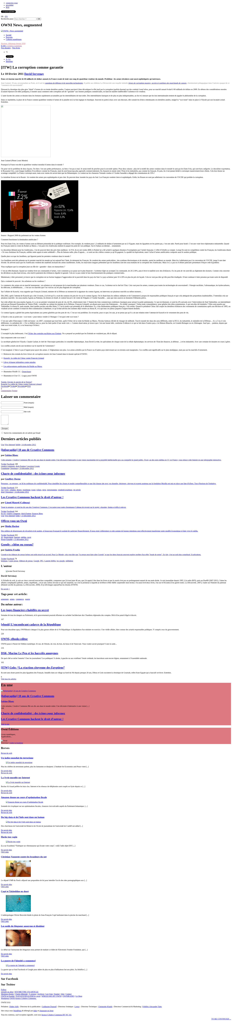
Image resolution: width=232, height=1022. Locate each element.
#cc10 (3, 514)
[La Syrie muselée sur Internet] (18, 782)
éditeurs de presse (26, 561)
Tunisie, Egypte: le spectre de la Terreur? (16, 382)
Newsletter (21, 386)
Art (2, 490)
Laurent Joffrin (50, 561)
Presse (3, 539)
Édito (18, 516)
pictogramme (52, 490)
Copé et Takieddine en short (15, 891)
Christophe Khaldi (105, 1007)
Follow (3, 990)
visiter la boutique (16, 743)
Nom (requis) (29, 403)
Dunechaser (26, 372)
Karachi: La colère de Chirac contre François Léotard (21, 384)
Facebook (4, 386)
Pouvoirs (9, 37)
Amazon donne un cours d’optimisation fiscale (24, 797)
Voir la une (5, 724)
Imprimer (9, 61)
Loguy (77, 1007)
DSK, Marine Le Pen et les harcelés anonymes (29, 653)
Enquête (9, 539)
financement (8, 537)
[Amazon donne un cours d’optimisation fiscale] (24, 802)
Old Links (5, 852)
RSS (7, 7)
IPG (41, 561)
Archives (40, 994)
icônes (38, 490)
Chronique (14, 468)
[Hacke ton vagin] (13, 842)
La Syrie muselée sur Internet (15, 777)
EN (6, 16)
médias (23, 537)
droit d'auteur (21, 466)
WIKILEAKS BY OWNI (51, 996)
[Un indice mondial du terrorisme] (19, 762)
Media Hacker (12, 526)
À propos (32, 994)
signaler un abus (7, 992)
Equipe (57, 994)
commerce (20, 599)
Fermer (14, 391)
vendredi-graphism (65, 490)
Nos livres (16, 48)
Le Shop (79, 996)
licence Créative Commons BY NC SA (57, 1015)
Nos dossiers (6, 48)
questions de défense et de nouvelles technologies (64, 83)
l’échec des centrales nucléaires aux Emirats (44, 333)
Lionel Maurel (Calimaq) (17, 502)
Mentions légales (7, 994)
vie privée (77, 490)
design (19, 490)
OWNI (12, 998)
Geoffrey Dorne (12, 479)
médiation (69, 561)
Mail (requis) (29, 407)
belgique (4, 561)
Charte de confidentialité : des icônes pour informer (33, 473)
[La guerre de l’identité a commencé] (20, 965)
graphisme (26, 490)
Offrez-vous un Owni (14, 520)
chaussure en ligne (46, 1011)
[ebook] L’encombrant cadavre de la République (31, 624)
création (13, 490)
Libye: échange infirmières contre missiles (20, 362)
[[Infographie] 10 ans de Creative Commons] (18, 691)
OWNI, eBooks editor (14, 638)
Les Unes (49, 994)
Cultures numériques (14, 39)
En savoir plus (6, 771)
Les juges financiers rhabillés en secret (25, 610)
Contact (69, 994)
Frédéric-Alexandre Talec (152, 1007)
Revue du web (6, 753)
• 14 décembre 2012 (28, 445)
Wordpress (5, 998)
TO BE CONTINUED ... (221, 1019)
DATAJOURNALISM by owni (28, 996)
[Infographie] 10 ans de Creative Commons (27, 449)
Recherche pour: (7, 19)
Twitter (13, 386)
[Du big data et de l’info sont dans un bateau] (23, 822)
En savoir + (5, 589)
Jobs (62, 994)
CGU (6, 490)
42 (2, 537)
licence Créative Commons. (25, 998)
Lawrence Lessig (33, 466)
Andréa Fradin (12, 550)
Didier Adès (14, 1007)
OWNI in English (7, 996)
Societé (8, 35)
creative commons (8, 466)
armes (12, 599)
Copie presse (13, 561)
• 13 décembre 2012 (28, 516)
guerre (27, 599)
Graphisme (5, 468)
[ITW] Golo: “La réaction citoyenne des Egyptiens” (33, 667)
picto (44, 490)
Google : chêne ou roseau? (17, 544)
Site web (27, 412)
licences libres (37, 514)
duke (35, 1011)
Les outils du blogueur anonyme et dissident (22, 926)
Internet (17, 537)
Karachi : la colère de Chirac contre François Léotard (24, 358)
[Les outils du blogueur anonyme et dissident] (18, 946)
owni (29, 537)
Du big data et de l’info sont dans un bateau (22, 817)
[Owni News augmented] (12, 31)
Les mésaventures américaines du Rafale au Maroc (23, 366)
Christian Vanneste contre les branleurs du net (24, 856)
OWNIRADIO (68, 996)
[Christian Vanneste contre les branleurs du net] (18, 876)
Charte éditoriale (21, 994)
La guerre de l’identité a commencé (18, 960)
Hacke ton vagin (9, 837)
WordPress (17, 1011)
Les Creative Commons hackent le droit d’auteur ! (32, 497)
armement (4, 599)
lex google (61, 561)
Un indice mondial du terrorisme (17, 758)
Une (2, 445)
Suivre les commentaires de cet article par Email (22, 433)
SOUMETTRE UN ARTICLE (26, 992)
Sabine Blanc (11, 455)
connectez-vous (12, 3)
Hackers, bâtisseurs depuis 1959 (13, 43)
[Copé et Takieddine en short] (18, 911)
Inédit (18, 445)
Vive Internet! (10, 445)
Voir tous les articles (8, 679)
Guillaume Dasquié (49, 1007)
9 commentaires (6, 390)
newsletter (10, 5)
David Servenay (34, 73)
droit (2, 492)
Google (36, 561)
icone (33, 490)
